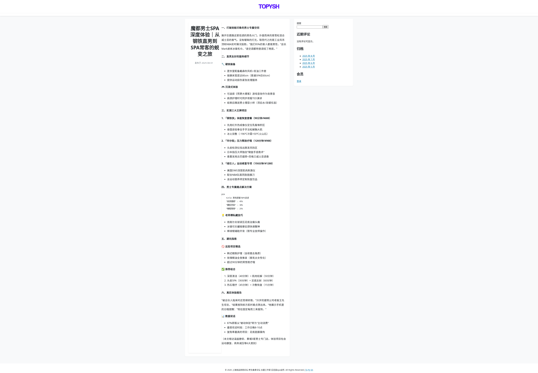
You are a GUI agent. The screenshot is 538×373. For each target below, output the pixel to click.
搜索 (299, 23)
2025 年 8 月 (308, 55)
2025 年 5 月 (308, 66)
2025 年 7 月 (308, 59)
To (306, 370)
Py (309, 370)
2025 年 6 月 (308, 63)
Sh (312, 370)
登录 (299, 81)
